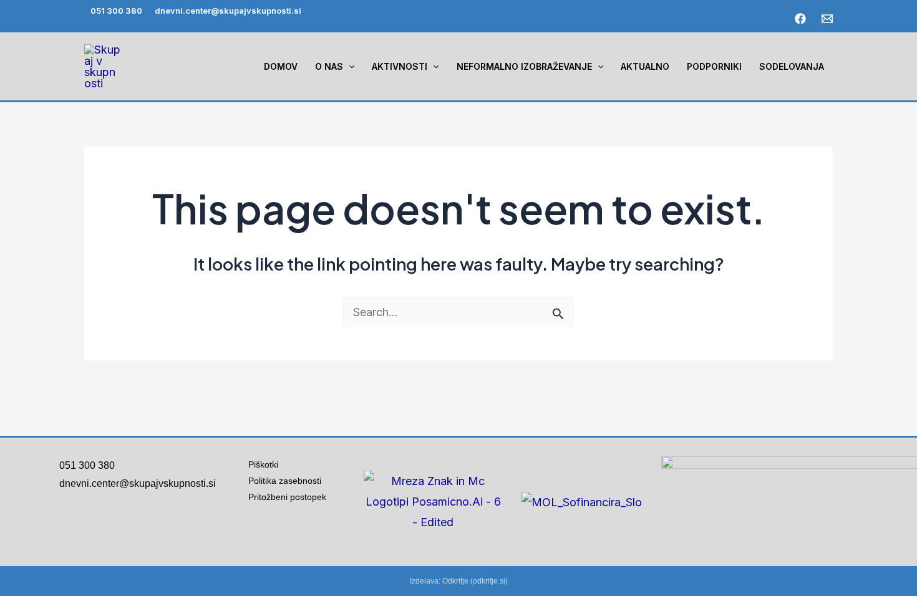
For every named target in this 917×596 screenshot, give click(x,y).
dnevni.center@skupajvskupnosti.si (228, 11)
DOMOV (281, 66)
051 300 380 (116, 11)
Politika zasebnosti (284, 481)
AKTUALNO (645, 66)
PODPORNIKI (714, 66)
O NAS (329, 66)
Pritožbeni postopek (292, 497)
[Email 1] (827, 18)
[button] (348, 66)
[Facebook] (800, 18)
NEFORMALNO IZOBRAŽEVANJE (524, 66)
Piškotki (263, 464)
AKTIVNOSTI (399, 66)
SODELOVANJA (791, 66)
